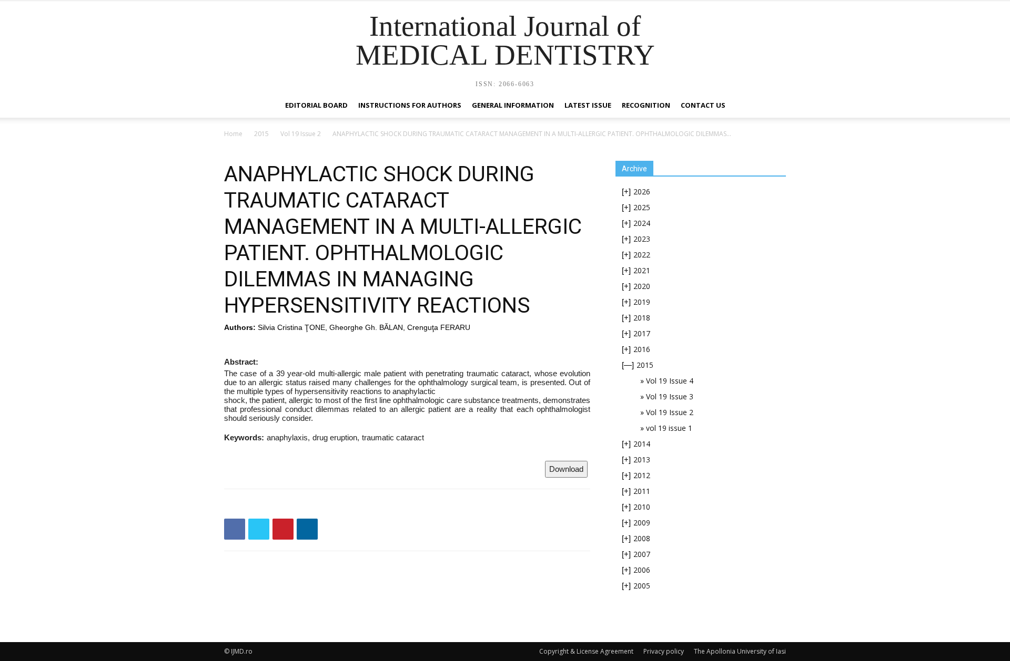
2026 (641, 192)
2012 (641, 475)
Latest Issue (587, 105)
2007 (641, 554)
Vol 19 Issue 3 (669, 396)
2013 (641, 459)
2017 (641, 333)
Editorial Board (316, 105)
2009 (641, 523)
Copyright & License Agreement (586, 651)
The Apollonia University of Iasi (740, 651)
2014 (641, 444)
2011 (641, 491)
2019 (641, 302)
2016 (641, 349)
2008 (641, 538)
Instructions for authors (409, 105)
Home (233, 133)
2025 (641, 207)
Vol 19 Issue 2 (300, 133)
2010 (641, 507)
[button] (773, 106)
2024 (641, 223)
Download (566, 468)
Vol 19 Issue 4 (669, 381)
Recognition (646, 105)
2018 (641, 318)
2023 (641, 239)
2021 (641, 270)
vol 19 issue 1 (669, 428)
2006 (641, 570)
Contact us (703, 105)
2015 (261, 133)
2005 (641, 586)
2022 (641, 255)
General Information (513, 105)
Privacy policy (663, 651)
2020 (641, 286)
